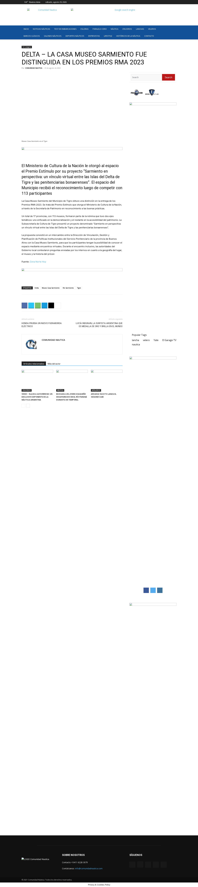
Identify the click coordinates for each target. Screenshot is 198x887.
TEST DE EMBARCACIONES (65, 29)
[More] (58, 305)
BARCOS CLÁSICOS (32, 36)
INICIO (26, 29)
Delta (37, 288)
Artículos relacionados (33, 364)
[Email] (51, 305)
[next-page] (28, 405)
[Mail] (164, 2)
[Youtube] (174, 2)
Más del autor (54, 364)
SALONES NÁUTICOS (52, 36)
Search (168, 77)
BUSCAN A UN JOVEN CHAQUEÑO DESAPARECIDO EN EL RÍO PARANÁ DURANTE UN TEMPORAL (71, 397)
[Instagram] (160, 2)
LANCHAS (140, 29)
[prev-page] (23, 405)
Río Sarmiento (68, 288)
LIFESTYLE (108, 36)
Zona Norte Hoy (38, 261)
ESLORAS (85, 29)
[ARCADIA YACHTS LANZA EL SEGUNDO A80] (106, 381)
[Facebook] (155, 2)
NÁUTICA (114, 29)
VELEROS (152, 29)
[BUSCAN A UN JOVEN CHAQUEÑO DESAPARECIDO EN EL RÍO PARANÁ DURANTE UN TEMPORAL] (72, 381)
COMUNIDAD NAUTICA (33, 68)
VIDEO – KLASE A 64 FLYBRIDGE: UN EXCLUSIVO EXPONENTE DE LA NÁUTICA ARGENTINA (37, 397)
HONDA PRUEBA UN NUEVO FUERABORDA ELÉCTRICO (42, 325)
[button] (172, 29)
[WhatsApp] (38, 305)
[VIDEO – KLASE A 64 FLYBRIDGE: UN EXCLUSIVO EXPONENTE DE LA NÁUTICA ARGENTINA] (37, 381)
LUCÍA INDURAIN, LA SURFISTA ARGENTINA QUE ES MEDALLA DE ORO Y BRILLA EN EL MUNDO (99, 325)
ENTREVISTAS (94, 36)
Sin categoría (26, 47)
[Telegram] (44, 305)
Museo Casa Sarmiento (51, 288)
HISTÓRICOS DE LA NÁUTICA (128, 36)
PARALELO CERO (100, 29)
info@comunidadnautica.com (88, 868)
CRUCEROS (127, 29)
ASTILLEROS (96, 390)
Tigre (79, 288)
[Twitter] (169, 2)
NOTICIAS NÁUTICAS (41, 29)
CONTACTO (149, 36)
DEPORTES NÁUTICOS (75, 36)
